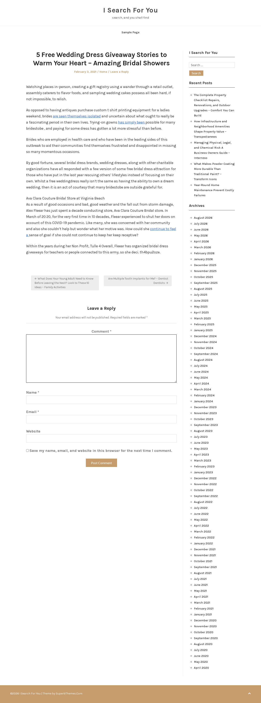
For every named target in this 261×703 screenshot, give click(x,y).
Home (103, 72)
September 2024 (206, 354)
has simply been (132, 122)
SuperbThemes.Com (69, 693)
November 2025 (205, 271)
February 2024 (204, 395)
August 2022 (203, 502)
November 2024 (205, 342)
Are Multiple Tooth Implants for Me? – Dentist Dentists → (138, 281)
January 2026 (203, 259)
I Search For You (130, 10)
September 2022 (206, 496)
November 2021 (205, 555)
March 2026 (202, 247)
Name (32, 392)
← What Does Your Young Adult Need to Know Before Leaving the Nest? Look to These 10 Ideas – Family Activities (63, 283)
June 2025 (201, 300)
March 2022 (202, 531)
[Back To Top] (249, 693)
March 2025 (202, 318)
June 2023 (201, 443)
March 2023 (202, 460)
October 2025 (203, 277)
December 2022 (205, 478)
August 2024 (203, 360)
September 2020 (206, 638)
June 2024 (201, 371)
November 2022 (205, 484)
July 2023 (201, 437)
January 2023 (203, 472)
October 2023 (203, 419)
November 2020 (205, 626)
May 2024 (201, 377)
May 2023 (201, 448)
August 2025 (203, 289)
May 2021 (200, 591)
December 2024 (205, 336)
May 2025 (201, 306)
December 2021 (205, 549)
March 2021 (202, 602)
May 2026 (201, 235)
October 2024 (203, 348)
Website (33, 431)
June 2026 (201, 229)
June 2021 (201, 585)
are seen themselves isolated (77, 116)
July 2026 (201, 223)
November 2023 (205, 413)
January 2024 (203, 401)
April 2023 (201, 454)
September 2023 (206, 425)
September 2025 (206, 283)
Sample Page (130, 32)
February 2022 (204, 537)
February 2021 (204, 608)
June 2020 (201, 656)
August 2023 (203, 431)
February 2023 (204, 466)
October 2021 (203, 561)
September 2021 (205, 567)
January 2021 (203, 614)
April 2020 (201, 668)
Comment (101, 331)
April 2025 (201, 312)
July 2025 (200, 294)
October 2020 (203, 632)
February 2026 (204, 253)
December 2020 (205, 620)
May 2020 (201, 662)
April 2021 (201, 596)
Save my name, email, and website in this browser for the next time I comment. (101, 450)
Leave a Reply (119, 72)
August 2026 (203, 217)
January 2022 (203, 543)
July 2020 (201, 650)
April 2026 (201, 241)
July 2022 (201, 508)
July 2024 (201, 366)
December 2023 (205, 407)
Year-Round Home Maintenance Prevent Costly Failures (214, 190)
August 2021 (203, 573)
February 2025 (204, 324)
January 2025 (203, 330)
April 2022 (201, 525)
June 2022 (201, 514)
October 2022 (203, 490)
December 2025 (205, 265)
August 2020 (203, 644)
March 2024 (202, 389)
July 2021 (200, 579)
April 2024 (201, 383)
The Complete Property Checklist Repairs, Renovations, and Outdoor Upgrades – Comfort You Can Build (214, 105)
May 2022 (201, 519)
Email (32, 412)
